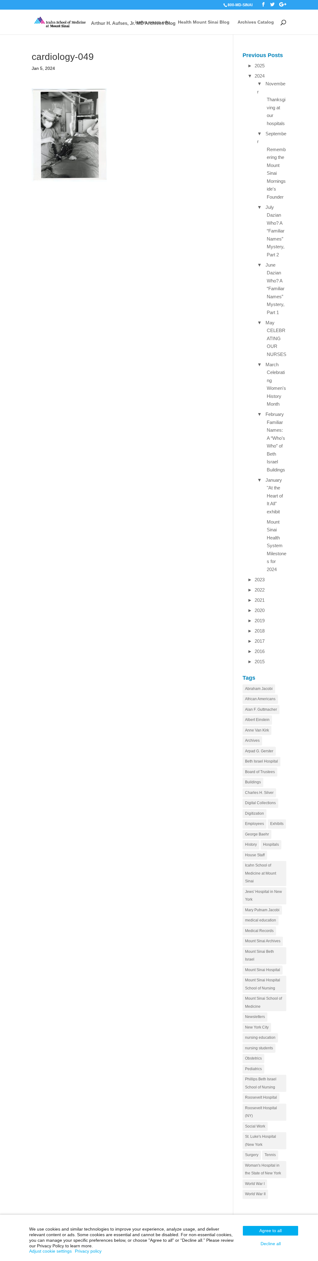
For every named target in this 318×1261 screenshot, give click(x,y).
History (251, 844)
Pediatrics (253, 1069)
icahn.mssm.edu (152, 22)
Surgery (251, 1155)
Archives (252, 740)
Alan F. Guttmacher (261, 709)
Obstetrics (253, 1058)
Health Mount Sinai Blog (203, 22)
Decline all (271, 1243)
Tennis (270, 1155)
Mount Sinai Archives (262, 941)
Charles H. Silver (259, 792)
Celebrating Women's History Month (276, 388)
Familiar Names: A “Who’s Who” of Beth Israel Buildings (276, 446)
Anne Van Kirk (257, 730)
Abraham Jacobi (259, 689)
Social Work (255, 1126)
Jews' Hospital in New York (263, 895)
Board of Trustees (260, 772)
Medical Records (259, 931)
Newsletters (255, 1017)
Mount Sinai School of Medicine (263, 1002)
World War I (255, 1184)
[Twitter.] (272, 4)
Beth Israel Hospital (261, 761)
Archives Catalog (256, 22)
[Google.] (282, 4)
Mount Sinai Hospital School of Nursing (262, 984)
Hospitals (271, 844)
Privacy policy (88, 1251)
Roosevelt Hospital (261, 1097)
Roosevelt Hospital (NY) (261, 1112)
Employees (254, 824)
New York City (257, 1027)
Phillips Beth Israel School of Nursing (260, 1083)
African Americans (260, 699)
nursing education (260, 1037)
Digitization (254, 813)
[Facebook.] (263, 4)
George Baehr (257, 834)
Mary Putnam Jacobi (262, 910)
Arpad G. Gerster (259, 751)
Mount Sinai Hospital (262, 970)
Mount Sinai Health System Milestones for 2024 (276, 545)
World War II (255, 1194)
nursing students (259, 1048)
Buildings (253, 782)
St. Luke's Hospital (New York (260, 1140)
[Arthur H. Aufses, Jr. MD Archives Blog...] (60, 21)
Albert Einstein (257, 720)
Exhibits (277, 824)
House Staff (255, 855)
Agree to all (270, 1230)
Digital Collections (260, 803)
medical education (260, 920)
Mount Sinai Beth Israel (259, 955)
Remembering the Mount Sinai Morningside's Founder (276, 173)
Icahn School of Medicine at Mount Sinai (260, 873)
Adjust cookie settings (50, 1251)
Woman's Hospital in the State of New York (263, 1169)
